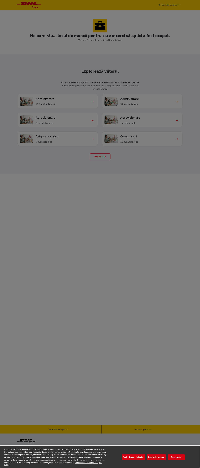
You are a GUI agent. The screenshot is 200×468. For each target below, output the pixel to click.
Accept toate (176, 457)
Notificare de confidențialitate (86, 463)
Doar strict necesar (156, 457)
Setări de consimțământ (133, 457)
